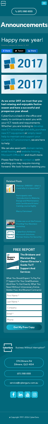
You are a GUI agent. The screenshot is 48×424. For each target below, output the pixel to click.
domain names (35, 148)
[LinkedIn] (20, 394)
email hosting (8, 151)
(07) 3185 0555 (24, 373)
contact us (29, 159)
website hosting (30, 151)
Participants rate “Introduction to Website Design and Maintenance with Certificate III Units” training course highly (27, 200)
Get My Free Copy (24, 327)
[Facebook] (13, 394)
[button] (44, 3)
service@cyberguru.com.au (24, 382)
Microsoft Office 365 (12, 154)
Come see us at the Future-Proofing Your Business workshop (29, 223)
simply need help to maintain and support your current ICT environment (21, 136)
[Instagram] (34, 394)
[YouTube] (27, 394)
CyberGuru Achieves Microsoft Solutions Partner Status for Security (28, 234)
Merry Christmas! (24, 211)
